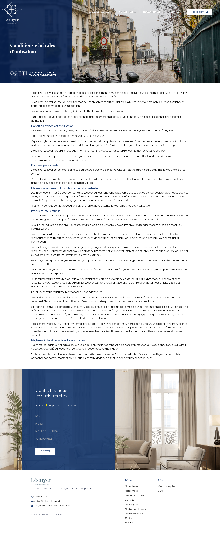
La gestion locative (134, 495)
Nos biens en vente (134, 513)
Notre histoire (131, 486)
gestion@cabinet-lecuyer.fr (47, 501)
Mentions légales (166, 486)
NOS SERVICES (126, 12)
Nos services (131, 491)
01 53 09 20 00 (41, 496)
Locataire (71, 405)
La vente (129, 500)
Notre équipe (131, 504)
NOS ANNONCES (151, 12)
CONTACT (175, 12)
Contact (129, 518)
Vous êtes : (40, 405)
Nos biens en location (136, 509)
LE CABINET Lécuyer (99, 12)
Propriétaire (55, 405)
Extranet (129, 522)
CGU (160, 491)
